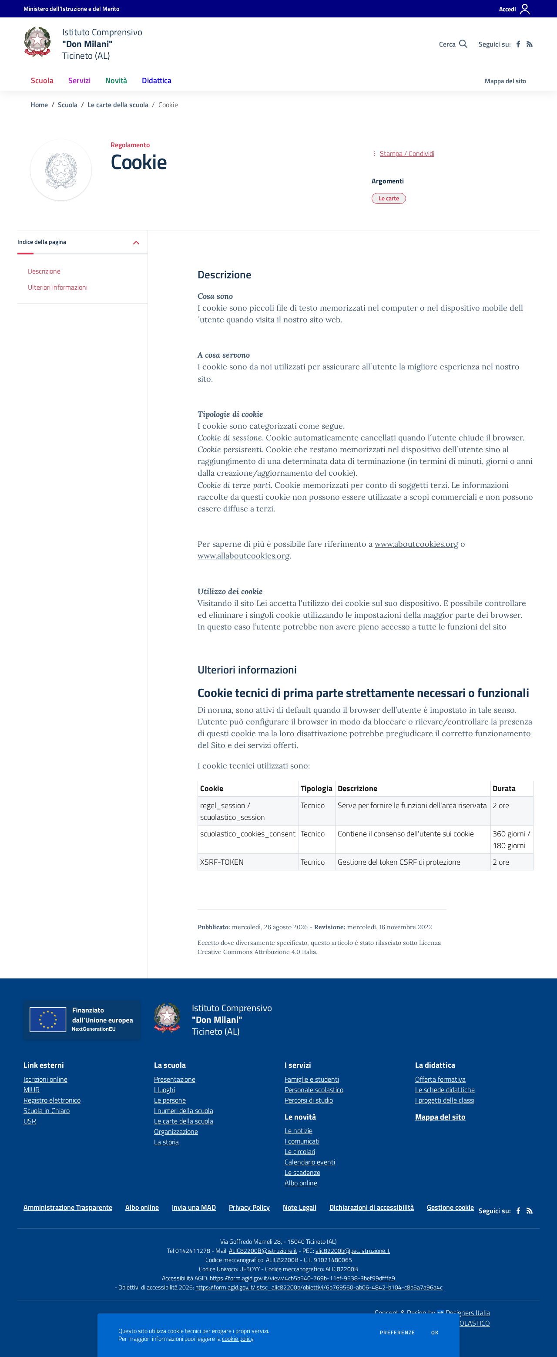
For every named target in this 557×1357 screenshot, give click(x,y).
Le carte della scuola (117, 104)
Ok (435, 1332)
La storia (166, 1142)
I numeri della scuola (183, 1110)
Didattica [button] (156, 80)
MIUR (31, 1089)
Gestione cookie (450, 1207)
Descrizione (44, 271)
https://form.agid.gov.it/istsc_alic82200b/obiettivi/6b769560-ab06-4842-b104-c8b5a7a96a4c (319, 1287)
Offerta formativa (440, 1079)
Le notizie (298, 1130)
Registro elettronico (52, 1100)
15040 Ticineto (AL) (312, 1241)
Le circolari (300, 1151)
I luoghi (164, 1089)
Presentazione (174, 1079)
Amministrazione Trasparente (67, 1207)
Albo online (301, 1183)
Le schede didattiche (445, 1089)
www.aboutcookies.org (416, 544)
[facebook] (518, 44)
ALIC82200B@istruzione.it (263, 1250)
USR (29, 1121)
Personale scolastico (314, 1089)
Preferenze (397, 1332)
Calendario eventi (310, 1162)
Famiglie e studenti (312, 1079)
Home (39, 104)
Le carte (389, 198)
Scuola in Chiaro (46, 1110)
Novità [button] (116, 80)
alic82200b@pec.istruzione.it (352, 1250)
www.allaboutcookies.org (243, 556)
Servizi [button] (79, 80)
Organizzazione (176, 1131)
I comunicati (302, 1141)
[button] (82, 242)
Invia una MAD (194, 1207)
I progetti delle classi (444, 1100)
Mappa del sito (505, 81)
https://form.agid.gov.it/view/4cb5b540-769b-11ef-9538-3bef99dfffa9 (302, 1278)
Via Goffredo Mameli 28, (251, 1241)
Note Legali (299, 1207)
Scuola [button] (42, 80)
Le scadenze (302, 1172)
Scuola (67, 104)
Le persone (170, 1100)
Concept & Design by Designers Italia (432, 1312)
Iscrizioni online (45, 1079)
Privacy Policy (249, 1207)
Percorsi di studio (309, 1100)
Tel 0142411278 (188, 1250)
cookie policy (237, 1338)
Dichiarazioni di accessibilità (371, 1207)
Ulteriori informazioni (57, 287)
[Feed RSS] (530, 44)
